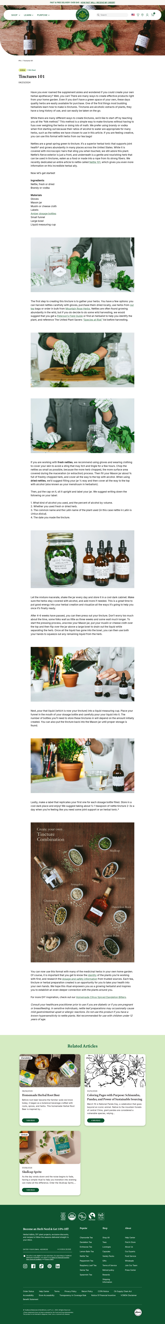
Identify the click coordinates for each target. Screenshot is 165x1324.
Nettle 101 (94, 162)
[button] (152, 15)
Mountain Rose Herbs (77, 308)
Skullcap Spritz (32, 1172)
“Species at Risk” (92, 319)
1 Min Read (30, 1120)
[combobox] (112, 15)
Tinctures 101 (28, 61)
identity (92, 975)
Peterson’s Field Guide (70, 316)
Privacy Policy (49, 1259)
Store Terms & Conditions (34, 1259)
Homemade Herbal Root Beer (41, 1095)
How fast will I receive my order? (98, 2)
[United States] (133, 15)
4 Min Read (95, 1120)
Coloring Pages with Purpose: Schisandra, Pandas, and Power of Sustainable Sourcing (114, 1097)
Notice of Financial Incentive (60, 1257)
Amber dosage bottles (43, 213)
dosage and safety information (79, 979)
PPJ (20, 61)
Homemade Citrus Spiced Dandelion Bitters (101, 997)
